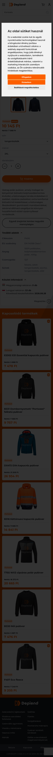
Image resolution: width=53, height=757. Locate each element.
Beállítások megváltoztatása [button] (26, 87)
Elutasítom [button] (26, 82)
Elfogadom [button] (26, 77)
